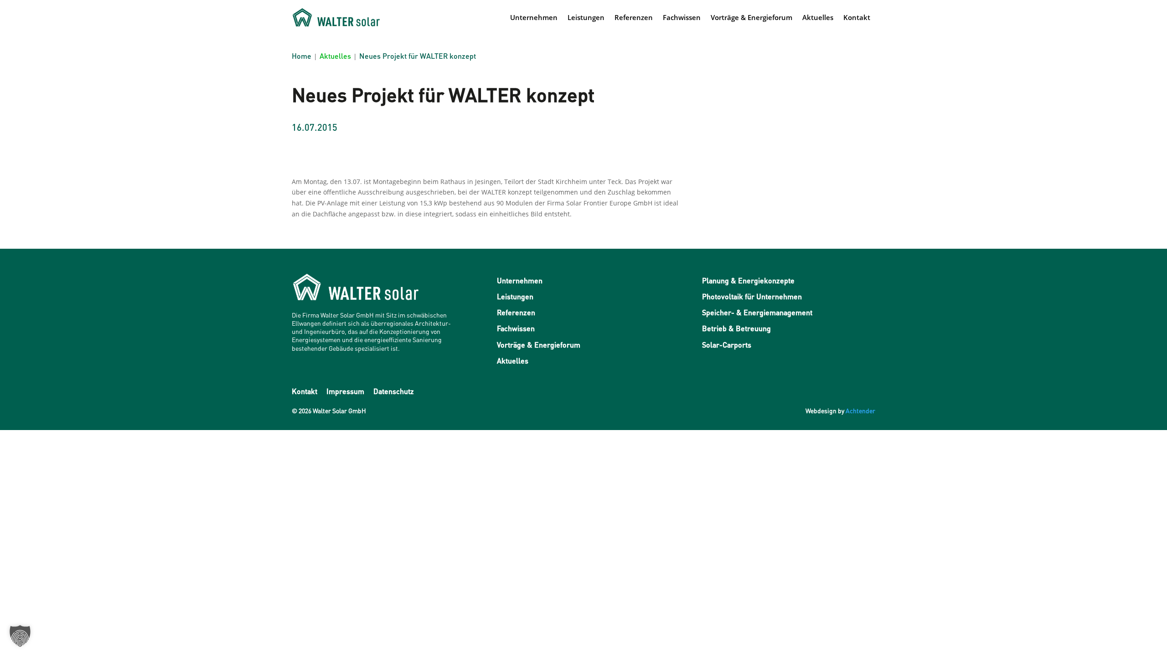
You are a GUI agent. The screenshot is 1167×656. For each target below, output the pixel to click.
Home (301, 56)
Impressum (345, 391)
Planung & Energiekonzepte (748, 280)
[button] (20, 636)
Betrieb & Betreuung (736, 328)
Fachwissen (682, 17)
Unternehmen (534, 17)
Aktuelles (817, 17)
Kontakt (856, 17)
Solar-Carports (726, 344)
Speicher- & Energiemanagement (757, 312)
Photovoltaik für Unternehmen (752, 296)
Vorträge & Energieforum (751, 17)
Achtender (860, 410)
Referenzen (633, 17)
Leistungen (586, 17)
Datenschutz (393, 391)
